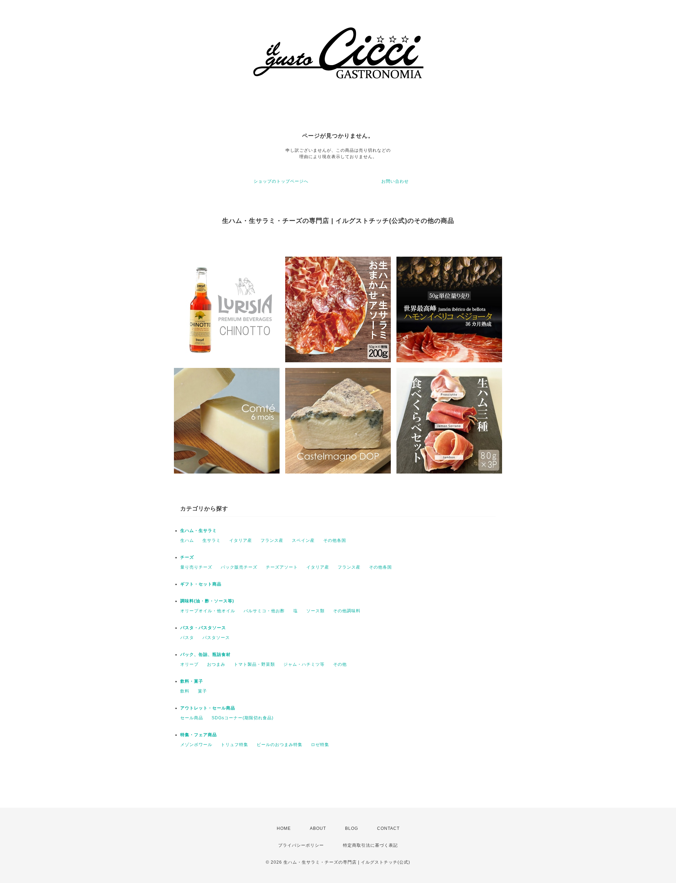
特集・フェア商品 (198, 734)
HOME (284, 828)
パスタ (187, 637)
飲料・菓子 (191, 681)
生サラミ (211, 540)
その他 (340, 664)
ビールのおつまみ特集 (279, 744)
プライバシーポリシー (301, 845)
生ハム (187, 540)
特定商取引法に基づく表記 (370, 845)
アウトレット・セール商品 (207, 708)
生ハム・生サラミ (200, 530)
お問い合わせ (395, 181)
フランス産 (272, 540)
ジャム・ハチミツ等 (304, 664)
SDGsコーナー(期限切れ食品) (243, 717)
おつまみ (216, 664)
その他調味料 (347, 610)
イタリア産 (240, 540)
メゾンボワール (196, 744)
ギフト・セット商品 (200, 584)
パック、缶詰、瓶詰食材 (205, 654)
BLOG (351, 828)
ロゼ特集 (320, 744)
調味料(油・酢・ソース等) (207, 601)
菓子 (202, 691)
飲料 (184, 691)
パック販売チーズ (239, 567)
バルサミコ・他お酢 (264, 610)
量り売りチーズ (196, 567)
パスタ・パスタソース (203, 627)
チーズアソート (282, 567)
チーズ (187, 557)
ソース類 (315, 610)
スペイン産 (303, 540)
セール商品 (191, 717)
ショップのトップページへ (281, 181)
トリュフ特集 (234, 744)
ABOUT (318, 828)
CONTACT (388, 828)
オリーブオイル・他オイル (207, 610)
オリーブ (189, 664)
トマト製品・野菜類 (254, 664)
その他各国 (334, 540)
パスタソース (216, 637)
